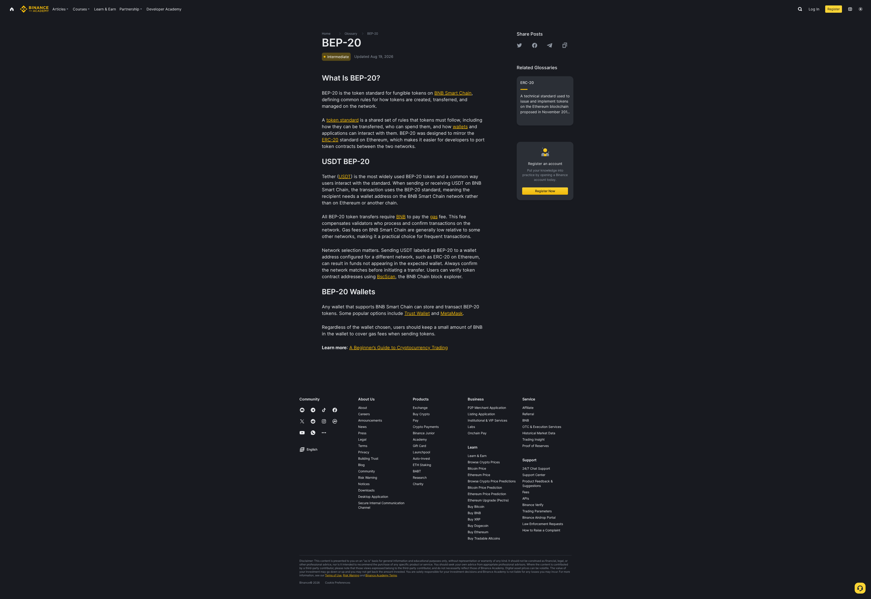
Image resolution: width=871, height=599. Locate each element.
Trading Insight (533, 439)
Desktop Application (373, 496)
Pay (415, 420)
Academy (420, 439)
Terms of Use (333, 575)
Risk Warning (367, 477)
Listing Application (481, 414)
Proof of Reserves (535, 446)
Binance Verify (532, 505)
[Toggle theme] (861, 9)
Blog (361, 465)
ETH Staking (422, 465)
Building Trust (368, 458)
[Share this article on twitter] (519, 45)
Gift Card (419, 446)
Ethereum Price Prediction (487, 494)
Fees (525, 492)
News (362, 427)
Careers (364, 414)
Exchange (420, 408)
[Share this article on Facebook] (534, 45)
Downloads (366, 490)
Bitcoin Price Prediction (485, 487)
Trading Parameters (537, 511)
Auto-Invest (421, 458)
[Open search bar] (799, 9)
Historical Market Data (538, 433)
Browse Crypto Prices (484, 462)
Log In (814, 9)
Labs (471, 427)
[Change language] (850, 9)
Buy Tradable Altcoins (484, 538)
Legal (362, 439)
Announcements (370, 420)
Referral (528, 414)
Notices (363, 484)
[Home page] (34, 9)
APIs (525, 498)
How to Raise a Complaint (541, 530)
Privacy (363, 452)
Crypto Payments (426, 427)
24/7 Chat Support (536, 468)
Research (420, 477)
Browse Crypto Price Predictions (492, 481)
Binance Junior (424, 433)
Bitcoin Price (477, 468)
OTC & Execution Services (541, 427)
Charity (418, 484)
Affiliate (527, 408)
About (362, 408)
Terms (362, 446)
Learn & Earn (477, 456)
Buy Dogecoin (478, 526)
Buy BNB (474, 513)
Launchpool (421, 452)
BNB (525, 420)
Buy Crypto (421, 414)
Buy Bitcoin (476, 506)
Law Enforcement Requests (542, 524)
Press (362, 433)
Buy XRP (474, 519)
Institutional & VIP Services (487, 420)
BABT (417, 471)
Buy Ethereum (478, 532)
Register (833, 9)
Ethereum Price (479, 475)
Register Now (545, 191)
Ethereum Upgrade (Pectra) (488, 500)
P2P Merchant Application (487, 408)
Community (366, 471)
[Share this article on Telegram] (549, 45)
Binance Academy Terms (381, 575)
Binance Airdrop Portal (538, 517)
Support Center (533, 475)
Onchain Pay (477, 433)
